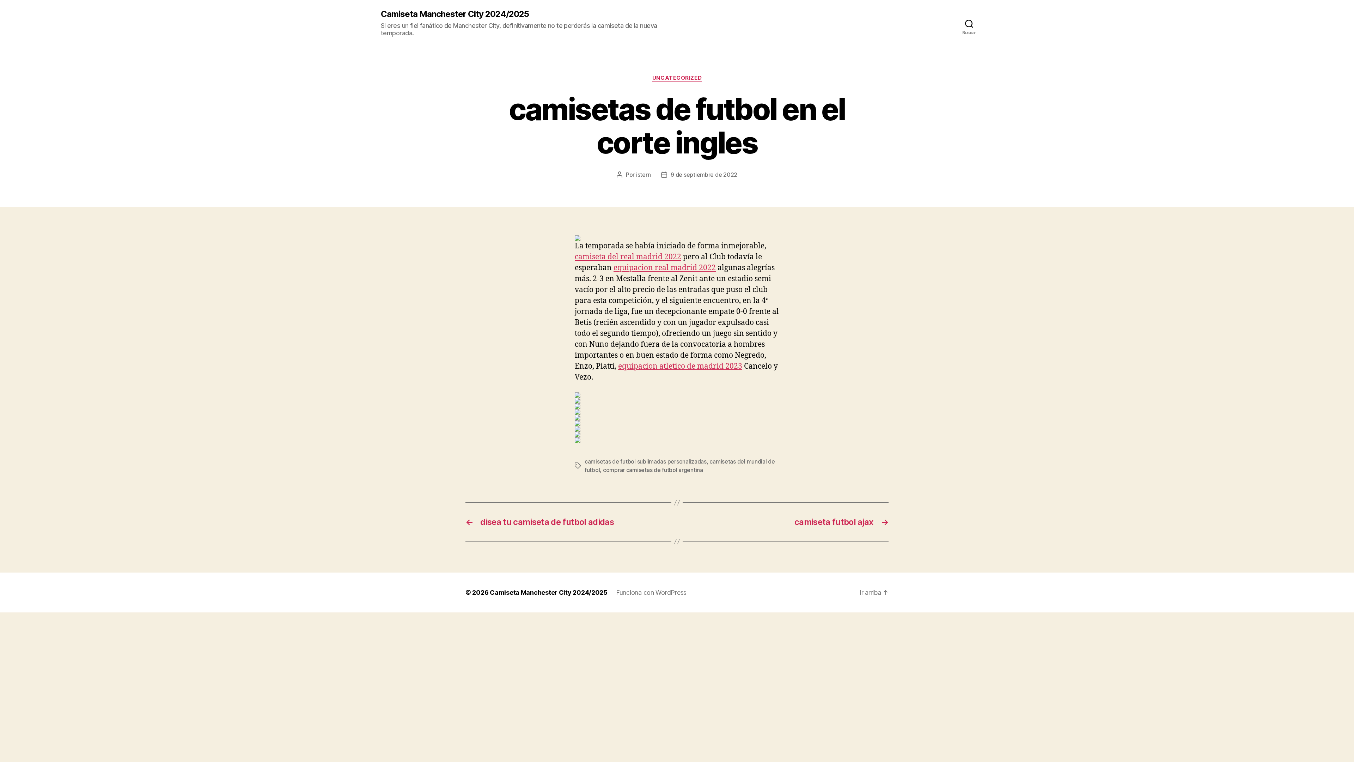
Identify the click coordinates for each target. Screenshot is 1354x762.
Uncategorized (677, 78)
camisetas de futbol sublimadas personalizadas (646, 461)
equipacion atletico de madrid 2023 (680, 366)
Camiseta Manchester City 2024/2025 (455, 14)
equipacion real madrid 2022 (665, 268)
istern (643, 174)
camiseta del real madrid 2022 (628, 257)
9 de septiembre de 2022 (704, 174)
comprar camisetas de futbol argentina (653, 469)
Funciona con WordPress (651, 592)
